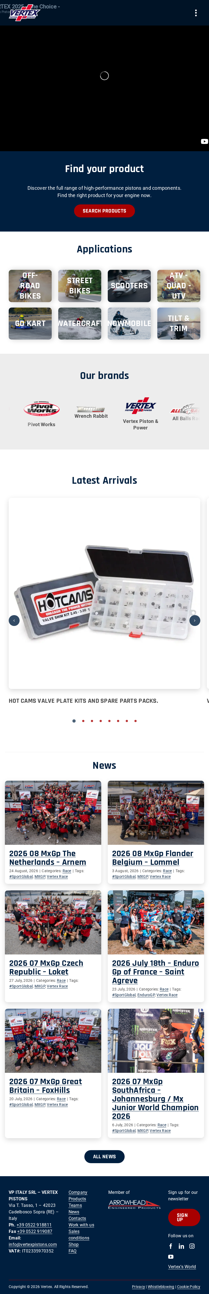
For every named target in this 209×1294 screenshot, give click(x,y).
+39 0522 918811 (34, 1224)
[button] (74, 721)
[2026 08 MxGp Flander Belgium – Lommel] (156, 813)
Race (67, 871)
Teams (75, 1205)
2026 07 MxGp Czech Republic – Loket (46, 967)
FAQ (73, 1251)
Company (78, 1192)
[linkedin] (181, 1246)
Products (77, 1198)
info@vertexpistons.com (33, 1244)
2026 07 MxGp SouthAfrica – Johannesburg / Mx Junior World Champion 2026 (155, 1099)
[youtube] (170, 1256)
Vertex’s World (182, 1266)
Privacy (138, 1286)
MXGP (40, 876)
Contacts (77, 1218)
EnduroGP (146, 995)
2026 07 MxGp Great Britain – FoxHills (45, 1086)
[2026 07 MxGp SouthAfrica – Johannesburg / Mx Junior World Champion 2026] (156, 1041)
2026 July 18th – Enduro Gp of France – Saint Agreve (155, 972)
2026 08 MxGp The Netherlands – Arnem (47, 858)
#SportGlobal (21, 876)
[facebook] (170, 1246)
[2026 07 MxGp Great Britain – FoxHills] (53, 1041)
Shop (74, 1244)
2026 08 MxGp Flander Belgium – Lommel (152, 858)
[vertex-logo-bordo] (25, 7)
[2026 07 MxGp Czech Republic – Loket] (53, 922)
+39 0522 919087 (34, 1231)
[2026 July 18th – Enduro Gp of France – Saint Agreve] (156, 922)
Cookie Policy (189, 1286)
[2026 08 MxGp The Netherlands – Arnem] (53, 813)
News (74, 1211)
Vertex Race (57, 876)
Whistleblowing (161, 1286)
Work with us (81, 1224)
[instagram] (192, 1246)
